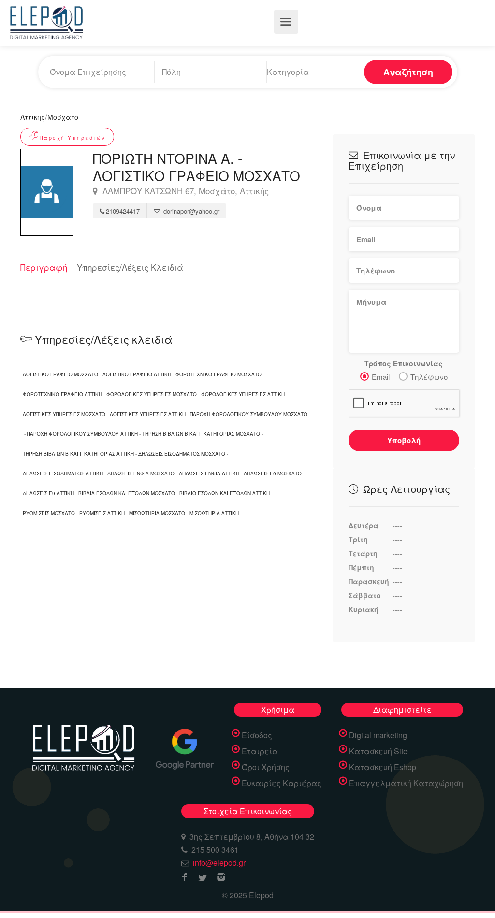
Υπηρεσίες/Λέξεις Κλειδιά (130, 267)
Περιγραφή (43, 267)
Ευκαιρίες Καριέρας (281, 783)
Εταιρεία (260, 751)
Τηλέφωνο (429, 377)
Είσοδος (257, 735)
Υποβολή (404, 440)
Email (381, 377)
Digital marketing (378, 735)
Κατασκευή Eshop (382, 767)
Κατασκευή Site (378, 751)
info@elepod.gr (219, 862)
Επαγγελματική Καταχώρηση (406, 783)
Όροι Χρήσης (266, 767)
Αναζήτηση (408, 72)
